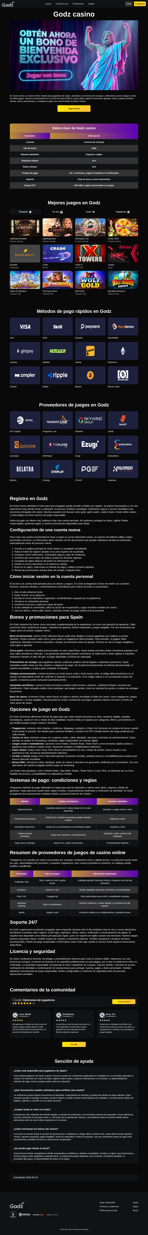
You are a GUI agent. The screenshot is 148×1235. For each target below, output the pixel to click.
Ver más (74, 1044)
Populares (23, 212)
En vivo (56, 212)
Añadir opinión (124, 1002)
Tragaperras (121, 212)
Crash (88, 212)
